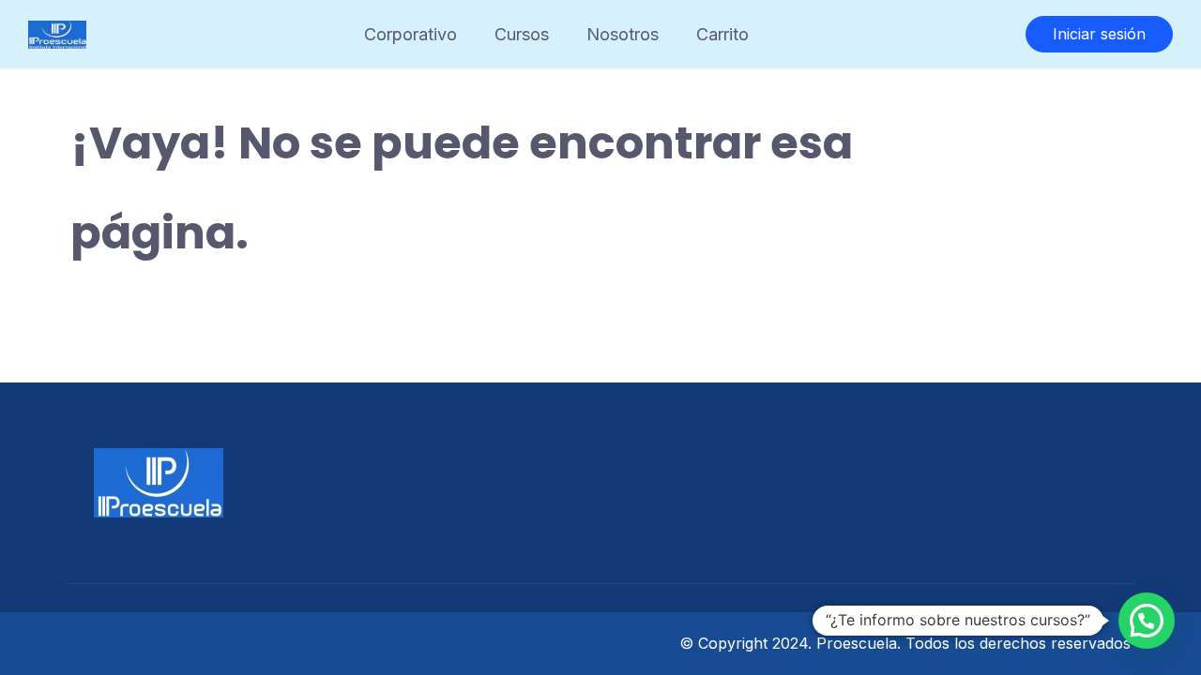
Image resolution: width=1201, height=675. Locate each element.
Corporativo (410, 34)
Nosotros (622, 34)
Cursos (521, 34)
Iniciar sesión (1099, 33)
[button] (1146, 620)
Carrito (722, 34)
